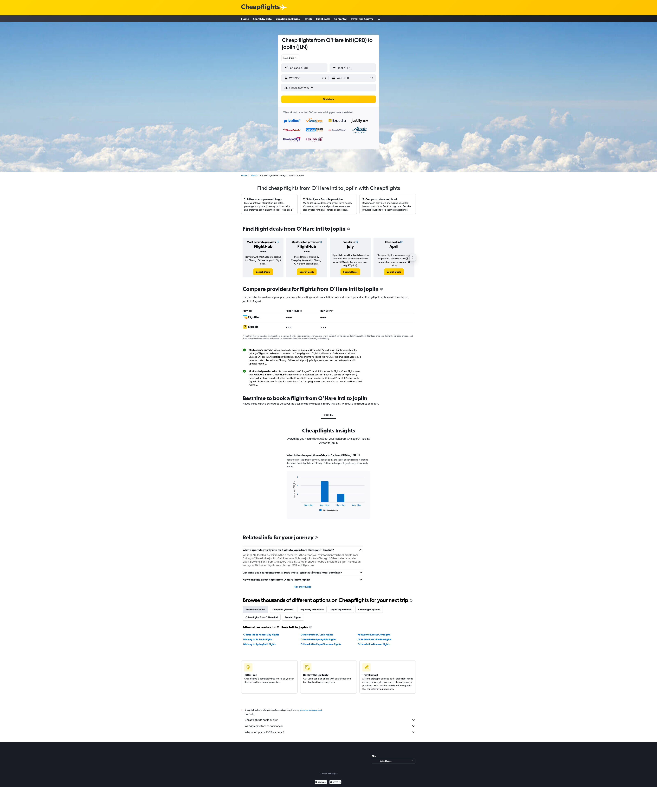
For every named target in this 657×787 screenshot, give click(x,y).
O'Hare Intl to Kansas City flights (261, 634)
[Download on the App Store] (335, 782)
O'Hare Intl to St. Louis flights (317, 634)
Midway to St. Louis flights (257, 639)
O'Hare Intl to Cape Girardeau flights (321, 644)
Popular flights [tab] (293, 617)
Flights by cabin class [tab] (312, 609)
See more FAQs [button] (302, 586)
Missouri (254, 175)
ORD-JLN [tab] (328, 415)
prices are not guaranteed (311, 710)
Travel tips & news (362, 18)
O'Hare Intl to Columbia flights (374, 639)
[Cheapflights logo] (260, 7)
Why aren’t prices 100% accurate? (264, 732)
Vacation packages (288, 18)
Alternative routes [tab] (255, 609)
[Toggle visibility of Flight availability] (328, 510)
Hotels (308, 18)
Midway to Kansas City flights (374, 634)
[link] (263, 271)
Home (245, 18)
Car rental (340, 18)
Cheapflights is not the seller (261, 719)
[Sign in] (379, 19)
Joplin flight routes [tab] (341, 609)
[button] (302, 78)
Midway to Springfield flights (259, 644)
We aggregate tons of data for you (264, 726)
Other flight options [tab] (369, 609)
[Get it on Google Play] (321, 782)
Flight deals (323, 18)
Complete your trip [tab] (283, 609)
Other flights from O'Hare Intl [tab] (262, 617)
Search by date (262, 18)
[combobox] (290, 57)
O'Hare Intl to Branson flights (374, 644)
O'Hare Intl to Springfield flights (318, 639)
